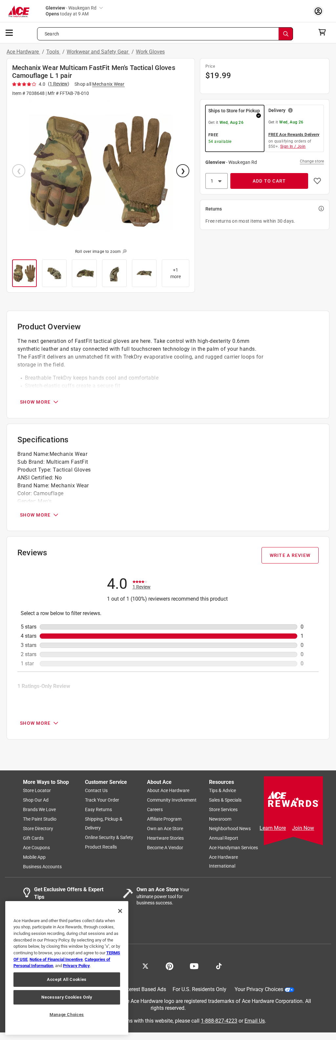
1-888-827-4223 (219, 1021)
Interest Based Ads (144, 989)
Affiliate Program (164, 819)
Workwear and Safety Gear (98, 52)
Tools (53, 52)
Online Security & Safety (109, 837)
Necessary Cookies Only (66, 997)
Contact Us (96, 790)
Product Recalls (101, 847)
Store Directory (38, 828)
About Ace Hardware (168, 790)
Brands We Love (39, 809)
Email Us (254, 1021)
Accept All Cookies (67, 979)
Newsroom (220, 819)
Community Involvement (172, 800)
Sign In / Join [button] (293, 146)
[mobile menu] (9, 32)
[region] (66, 968)
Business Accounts (42, 867)
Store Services (223, 809)
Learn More (273, 828)
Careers (155, 809)
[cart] (324, 32)
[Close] (120, 911)
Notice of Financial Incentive (56, 959)
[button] (100, 171)
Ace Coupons (36, 848)
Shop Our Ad (36, 800)
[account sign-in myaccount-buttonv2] (319, 11)
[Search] (286, 33)
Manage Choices (67, 1014)
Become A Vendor (165, 848)
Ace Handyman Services (233, 848)
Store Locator (37, 790)
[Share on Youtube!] (194, 966)
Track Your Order (102, 800)
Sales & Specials (225, 800)
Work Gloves (150, 52)
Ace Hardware (23, 52)
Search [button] (52, 33)
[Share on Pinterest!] (169, 966)
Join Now (303, 828)
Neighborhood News (230, 828)
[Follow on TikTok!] (219, 966)
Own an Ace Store (165, 828)
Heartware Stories (165, 838)
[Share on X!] (145, 966)
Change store (312, 161)
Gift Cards (33, 838)
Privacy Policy (76, 965)
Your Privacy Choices (259, 989)
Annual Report (223, 838)
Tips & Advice (222, 790)
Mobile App (34, 857)
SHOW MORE (35, 402)
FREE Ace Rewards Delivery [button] (294, 134)
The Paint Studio (39, 819)
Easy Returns (98, 809)
